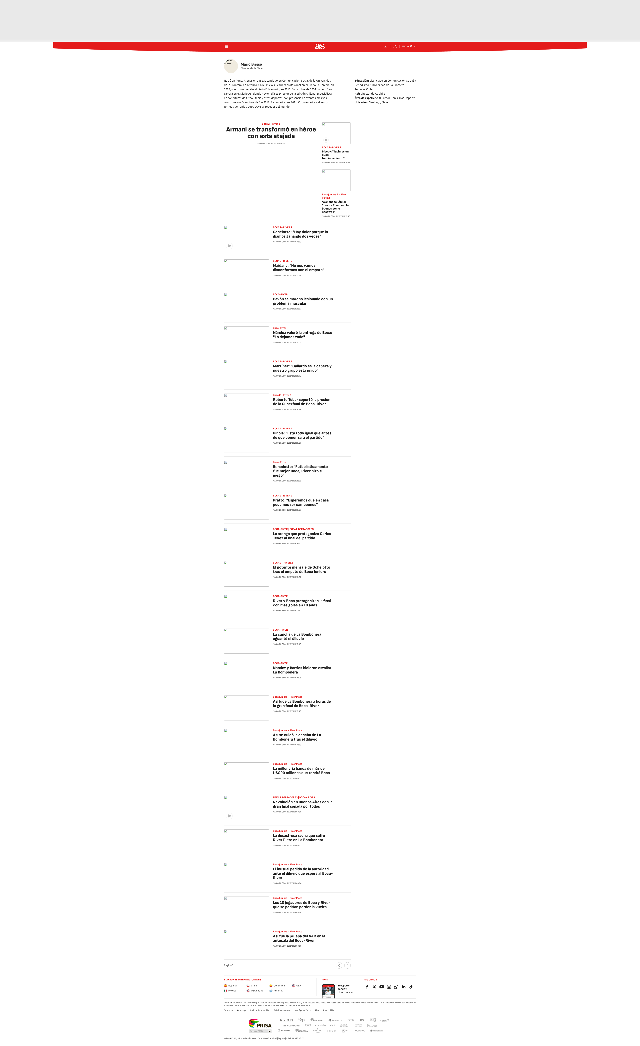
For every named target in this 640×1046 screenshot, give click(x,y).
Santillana (317, 1020)
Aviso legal (241, 1010)
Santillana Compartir (335, 1020)
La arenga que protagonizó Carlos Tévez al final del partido (302, 536)
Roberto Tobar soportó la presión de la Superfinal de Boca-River (301, 401)
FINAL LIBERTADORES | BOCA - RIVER (294, 797)
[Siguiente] (347, 965)
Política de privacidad (260, 1010)
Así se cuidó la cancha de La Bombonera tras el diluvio (297, 737)
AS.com (362, 1020)
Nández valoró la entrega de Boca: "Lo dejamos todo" (302, 334)
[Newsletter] (386, 46)
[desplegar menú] (226, 46)
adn (373, 1020)
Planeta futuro (358, 1025)
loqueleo (360, 1031)
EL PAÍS (286, 1020)
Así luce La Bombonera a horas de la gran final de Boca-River (302, 703)
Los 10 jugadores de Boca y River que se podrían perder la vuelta (301, 904)
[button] (260, 1031)
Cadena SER (351, 1020)
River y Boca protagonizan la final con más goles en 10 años (302, 603)
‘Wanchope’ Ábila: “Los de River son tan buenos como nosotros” (336, 207)
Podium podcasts (317, 1031)
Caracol (385, 1020)
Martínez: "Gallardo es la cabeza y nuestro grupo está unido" (302, 368)
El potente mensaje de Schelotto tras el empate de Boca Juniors (301, 569)
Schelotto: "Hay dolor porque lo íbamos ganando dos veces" (300, 234)
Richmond (284, 1030)
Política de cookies (282, 1010)
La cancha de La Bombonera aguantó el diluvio (297, 636)
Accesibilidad (329, 1010)
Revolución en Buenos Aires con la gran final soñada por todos (302, 804)
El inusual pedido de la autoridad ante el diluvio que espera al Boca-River (303, 873)
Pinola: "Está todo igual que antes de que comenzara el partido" (302, 435)
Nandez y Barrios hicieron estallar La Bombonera (302, 670)
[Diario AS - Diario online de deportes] (320, 46)
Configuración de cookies (307, 1010)
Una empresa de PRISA (260, 1023)
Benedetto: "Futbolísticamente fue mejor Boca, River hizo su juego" (300, 471)
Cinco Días (321, 1025)
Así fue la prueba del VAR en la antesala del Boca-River (299, 938)
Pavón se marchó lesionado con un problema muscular (303, 301)
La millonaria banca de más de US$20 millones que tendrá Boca (301, 770)
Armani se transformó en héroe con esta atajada (271, 132)
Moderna (301, 1031)
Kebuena (372, 1025)
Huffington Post (291, 1025)
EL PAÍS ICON (331, 1031)
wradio (308, 1025)
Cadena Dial (333, 1025)
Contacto (228, 1010)
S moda (345, 1031)
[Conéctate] (395, 46)
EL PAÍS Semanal (345, 1025)
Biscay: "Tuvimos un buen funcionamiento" (335, 155)
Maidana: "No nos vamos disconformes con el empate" (298, 267)
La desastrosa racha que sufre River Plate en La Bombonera (299, 837)
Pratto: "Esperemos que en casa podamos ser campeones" (301, 502)
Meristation (377, 1031)
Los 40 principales (301, 1020)
